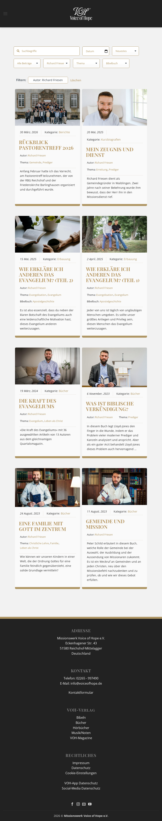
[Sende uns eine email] (84, 804)
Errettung (101, 169)
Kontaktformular (81, 692)
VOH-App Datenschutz (81, 783)
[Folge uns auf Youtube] (89, 804)
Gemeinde (35, 162)
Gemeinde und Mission (105, 524)
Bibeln (81, 717)
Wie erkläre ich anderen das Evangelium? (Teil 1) (112, 274)
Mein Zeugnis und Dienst (109, 152)
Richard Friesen (37, 155)
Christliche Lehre (39, 543)
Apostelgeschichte (43, 301)
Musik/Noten (81, 733)
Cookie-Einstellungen (81, 773)
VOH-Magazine (81, 738)
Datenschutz (81, 768)
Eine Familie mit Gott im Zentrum (42, 526)
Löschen (75, 80)
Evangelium (54, 295)
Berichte (64, 132)
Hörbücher (81, 728)
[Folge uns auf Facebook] (72, 804)
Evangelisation (37, 295)
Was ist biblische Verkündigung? (110, 406)
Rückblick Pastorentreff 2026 (46, 145)
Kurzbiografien (111, 139)
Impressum (81, 763)
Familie (54, 543)
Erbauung (63, 259)
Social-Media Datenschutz (81, 788)
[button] (5, 13)
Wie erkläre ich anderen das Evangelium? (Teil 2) (46, 274)
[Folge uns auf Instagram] (78, 804)
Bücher (63, 391)
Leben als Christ (53, 421)
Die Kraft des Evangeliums (37, 403)
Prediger (48, 162)
